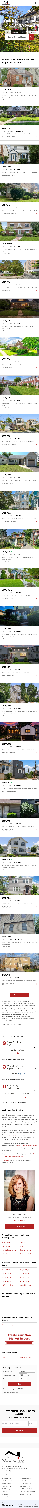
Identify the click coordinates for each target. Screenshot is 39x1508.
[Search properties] (31, 37)
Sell (23, 32)
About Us (5, 1357)
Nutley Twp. (5, 1491)
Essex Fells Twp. (6, 1483)
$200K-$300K (24, 1270)
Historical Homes (25, 1250)
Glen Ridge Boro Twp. (26, 1483)
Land (21, 1246)
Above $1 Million (25, 1285)
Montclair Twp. (6, 1489)
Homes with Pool (25, 1254)
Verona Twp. (5, 1494)
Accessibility (20, 1504)
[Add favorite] (36, 98)
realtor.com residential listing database (16, 1102)
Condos (22, 1242)
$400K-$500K (24, 1273)
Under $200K (6, 1270)
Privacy (35, 1504)
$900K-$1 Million (7, 1285)
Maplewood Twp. (7, 1325)
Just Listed (5, 1254)
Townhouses (6, 1246)
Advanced (15, 32)
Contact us (5, 1160)
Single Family (6, 1242)
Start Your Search (19, 995)
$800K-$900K (24, 1281)
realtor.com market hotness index (15, 1036)
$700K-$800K (6, 1281)
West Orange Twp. (7, 1497)
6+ (20, 1309)
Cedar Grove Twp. (7, 1481)
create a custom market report (27, 1145)
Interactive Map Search (12, 1135)
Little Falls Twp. (6, 1486)
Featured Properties (26, 1357)
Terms (28, 1504)
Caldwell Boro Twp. (25, 1478)
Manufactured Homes (9, 1250)
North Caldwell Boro (26, 1489)
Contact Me (18, 1226)
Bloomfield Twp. (6, 1478)
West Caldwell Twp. (25, 1494)
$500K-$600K (6, 1277)
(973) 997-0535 (19, 1220)
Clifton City (23, 1481)
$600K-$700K (24, 1277)
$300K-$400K (6, 1273)
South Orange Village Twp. (27, 1491)
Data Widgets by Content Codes (28, 1506)
